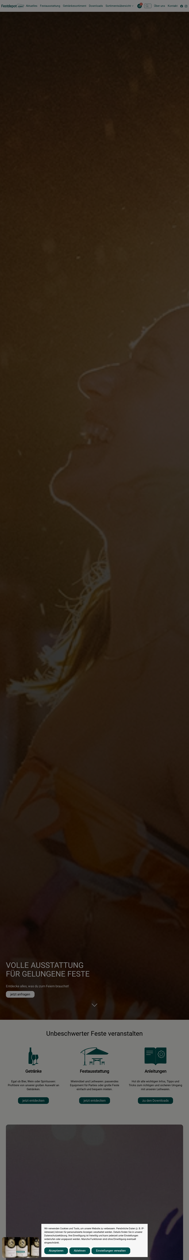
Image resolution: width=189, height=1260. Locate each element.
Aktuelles (31, 6)
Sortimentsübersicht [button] (118, 6)
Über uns (159, 6)
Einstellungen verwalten (111, 1250)
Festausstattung (50, 6)
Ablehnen (80, 1250)
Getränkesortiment (74, 6)
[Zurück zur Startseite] (12, 6)
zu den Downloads (155, 1100)
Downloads (96, 6)
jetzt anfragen (20, 994)
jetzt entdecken (33, 1100)
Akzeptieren (56, 1250)
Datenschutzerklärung (55, 1235)
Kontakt (172, 6)
